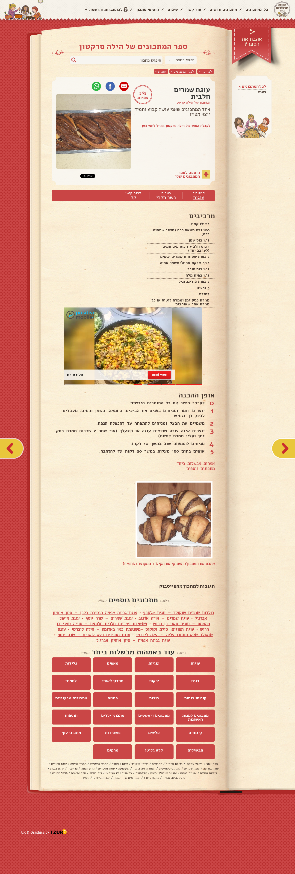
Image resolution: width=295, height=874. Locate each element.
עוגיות (153, 663)
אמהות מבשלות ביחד (196, 463)
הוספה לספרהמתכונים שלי (187, 174)
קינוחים (195, 732)
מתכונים (157, 764)
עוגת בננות (57, 768)
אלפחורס (141, 773)
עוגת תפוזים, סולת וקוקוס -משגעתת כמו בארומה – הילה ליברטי (133, 629)
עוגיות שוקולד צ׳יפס (163, 773)
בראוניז (127, 773)
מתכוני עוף (71, 732)
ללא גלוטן (154, 750)
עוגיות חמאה (188, 773)
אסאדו (85, 778)
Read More (159, 375)
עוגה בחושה (211, 768)
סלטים (154, 732)
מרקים (112, 750)
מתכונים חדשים (223, 9)
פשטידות (113, 732)
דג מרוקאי (112, 773)
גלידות (71, 663)
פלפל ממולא (60, 773)
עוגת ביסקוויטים (169, 768)
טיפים (173, 9)
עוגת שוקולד (120, 764)
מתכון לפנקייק (99, 764)
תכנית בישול (101, 778)
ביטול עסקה (194, 764)
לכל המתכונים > (182, 71)
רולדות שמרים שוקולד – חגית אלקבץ (178, 613)
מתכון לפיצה (78, 764)
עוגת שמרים (192, 768)
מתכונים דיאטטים (154, 715)
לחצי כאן (148, 125)
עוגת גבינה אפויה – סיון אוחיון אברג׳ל (133, 640)
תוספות (71, 715)
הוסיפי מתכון (147, 9)
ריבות (154, 698)
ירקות (154, 680)
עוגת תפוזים (59, 764)
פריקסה (72, 768)
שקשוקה (123, 768)
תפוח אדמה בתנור (144, 768)
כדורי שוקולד (139, 764)
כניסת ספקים (174, 764)
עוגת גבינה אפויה (174, 778)
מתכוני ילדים (112, 715)
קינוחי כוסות (195, 698)
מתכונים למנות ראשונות (195, 717)
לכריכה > (205, 71)
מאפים (112, 663)
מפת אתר (212, 764)
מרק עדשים (78, 773)
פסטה (113, 698)
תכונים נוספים (199, 468)
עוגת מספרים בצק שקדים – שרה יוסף (94, 635)
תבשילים (195, 750)
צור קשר (193, 9)
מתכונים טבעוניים (71, 698)
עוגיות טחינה (208, 773)
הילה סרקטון (183, 102)
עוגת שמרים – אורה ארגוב (164, 618)
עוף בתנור (95, 773)
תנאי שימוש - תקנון (127, 778)
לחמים (71, 680)
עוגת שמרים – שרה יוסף (109, 618)
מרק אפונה (87, 768)
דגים (195, 680)
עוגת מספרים (106, 768)
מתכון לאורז (112, 680)
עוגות (262, 91)
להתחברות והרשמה (106, 9)
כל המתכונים (256, 9)
